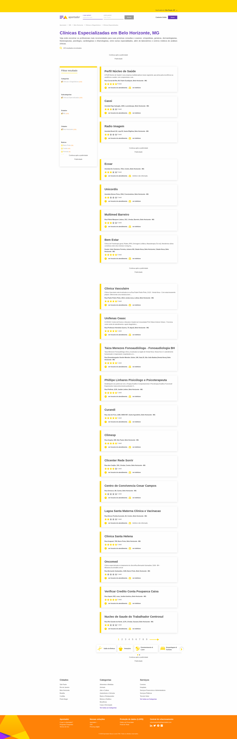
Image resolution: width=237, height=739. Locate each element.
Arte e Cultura (104, 690)
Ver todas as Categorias (108, 708)
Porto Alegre (64, 699)
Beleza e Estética (105, 699)
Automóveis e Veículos (107, 693)
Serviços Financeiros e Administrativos (152, 690)
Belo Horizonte (65, 690)
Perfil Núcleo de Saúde (120, 71)
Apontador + (93, 722)
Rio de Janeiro (64, 687)
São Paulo (63, 684)
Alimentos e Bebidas (106, 684)
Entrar (173, 17)
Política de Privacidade (127, 722)
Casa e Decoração (106, 705)
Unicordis (111, 189)
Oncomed (111, 561)
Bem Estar (112, 239)
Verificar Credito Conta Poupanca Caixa (131, 591)
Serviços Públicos (146, 693)
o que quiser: (87, 15)
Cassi (108, 101)
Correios (143, 684)
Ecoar (108, 163)
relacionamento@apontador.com (160, 722)
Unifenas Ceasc (115, 318)
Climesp (110, 435)
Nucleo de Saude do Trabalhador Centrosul (134, 616)
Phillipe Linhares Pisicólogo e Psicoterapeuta (136, 380)
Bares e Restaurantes (107, 696)
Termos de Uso (64, 727)
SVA (91, 724)
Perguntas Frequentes (66, 724)
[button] (137, 654)
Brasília (62, 693)
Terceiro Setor (144, 696)
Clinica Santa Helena (119, 536)
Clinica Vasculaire (117, 288)
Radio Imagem (114, 126)
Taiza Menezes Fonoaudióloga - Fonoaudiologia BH (140, 348)
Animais (102, 687)
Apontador (63, 25)
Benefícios (103, 702)
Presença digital (94, 727)
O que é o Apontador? (66, 722)
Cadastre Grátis (161, 17)
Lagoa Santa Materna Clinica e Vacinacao (133, 511)
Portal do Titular (124, 724)
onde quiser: (108, 15)
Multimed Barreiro (117, 214)
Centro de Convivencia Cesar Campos (130, 485)
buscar (129, 17)
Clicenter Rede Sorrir (119, 460)
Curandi (110, 409)
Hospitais (143, 687)
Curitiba (62, 696)
